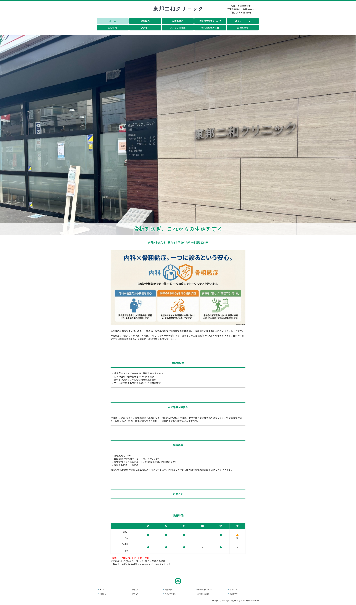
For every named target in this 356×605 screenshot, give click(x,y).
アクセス (145, 27)
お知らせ (112, 27)
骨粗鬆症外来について (210, 21)
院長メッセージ (243, 21)
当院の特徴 (177, 21)
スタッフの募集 (178, 27)
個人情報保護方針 (210, 27)
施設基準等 (242, 27)
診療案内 (145, 21)
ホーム (112, 21)
